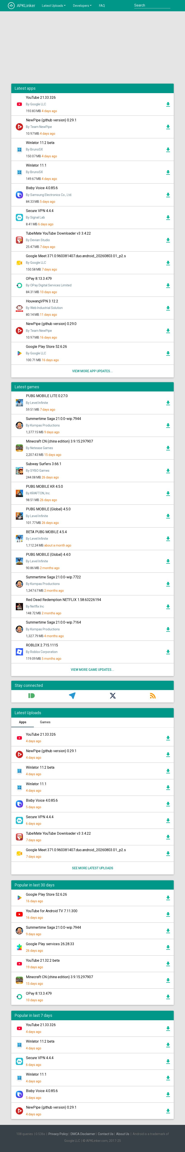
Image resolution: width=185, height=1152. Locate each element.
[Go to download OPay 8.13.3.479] (168, 287)
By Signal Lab (35, 217)
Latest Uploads (52, 5)
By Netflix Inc (35, 606)
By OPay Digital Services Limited (49, 285)
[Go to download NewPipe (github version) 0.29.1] (168, 128)
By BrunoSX (34, 149)
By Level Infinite (37, 403)
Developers (81, 5)
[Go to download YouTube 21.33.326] (168, 105)
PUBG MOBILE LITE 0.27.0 (47, 396)
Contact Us (105, 1134)
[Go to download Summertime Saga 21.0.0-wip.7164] (168, 630)
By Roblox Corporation (42, 652)
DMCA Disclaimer (83, 1134)
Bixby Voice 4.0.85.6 (42, 188)
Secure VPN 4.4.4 (39, 211)
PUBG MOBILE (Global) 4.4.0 (48, 554)
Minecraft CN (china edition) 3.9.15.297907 (59, 441)
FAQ (102, 5)
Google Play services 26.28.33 (50, 944)
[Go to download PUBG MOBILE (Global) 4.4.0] (168, 562)
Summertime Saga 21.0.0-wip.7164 (53, 622)
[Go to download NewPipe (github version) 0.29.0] (168, 332)
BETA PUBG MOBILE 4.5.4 (46, 532)
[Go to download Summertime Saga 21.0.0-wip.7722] (168, 585)
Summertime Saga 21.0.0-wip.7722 (53, 577)
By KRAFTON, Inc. (38, 493)
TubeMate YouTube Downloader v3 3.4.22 (58, 233)
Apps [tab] (22, 722)
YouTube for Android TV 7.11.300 (51, 911)
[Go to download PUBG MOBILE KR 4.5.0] (168, 495)
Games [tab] (45, 722)
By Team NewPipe (39, 127)
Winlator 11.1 (36, 165)
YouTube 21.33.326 (41, 97)
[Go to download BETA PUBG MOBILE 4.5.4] (168, 540)
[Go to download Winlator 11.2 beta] (168, 151)
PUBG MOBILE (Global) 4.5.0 (48, 509)
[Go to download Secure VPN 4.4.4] (168, 219)
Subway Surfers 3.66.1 (43, 464)
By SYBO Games (37, 470)
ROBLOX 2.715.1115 (42, 645)
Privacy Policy (58, 1134)
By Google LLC (36, 104)
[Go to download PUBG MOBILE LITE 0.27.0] (168, 404)
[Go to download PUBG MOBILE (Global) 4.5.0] (168, 517)
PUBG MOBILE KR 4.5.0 (44, 486)
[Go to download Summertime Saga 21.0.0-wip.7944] (168, 427)
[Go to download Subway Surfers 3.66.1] (168, 472)
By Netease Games (39, 448)
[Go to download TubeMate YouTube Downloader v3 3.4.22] (168, 241)
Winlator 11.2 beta (40, 143)
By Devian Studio (38, 240)
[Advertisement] (92, 47)
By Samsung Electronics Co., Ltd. (49, 195)
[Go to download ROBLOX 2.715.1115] (168, 653)
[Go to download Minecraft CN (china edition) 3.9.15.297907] (168, 449)
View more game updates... (92, 669)
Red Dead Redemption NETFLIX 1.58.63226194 (63, 600)
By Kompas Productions (43, 425)
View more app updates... (92, 371)
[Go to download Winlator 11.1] (168, 173)
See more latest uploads (92, 868)
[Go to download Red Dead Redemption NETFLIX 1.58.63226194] (168, 608)
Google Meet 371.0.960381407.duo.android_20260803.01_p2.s (76, 256)
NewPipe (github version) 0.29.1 (51, 120)
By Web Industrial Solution (44, 308)
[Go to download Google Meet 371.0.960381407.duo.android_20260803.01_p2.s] (168, 264)
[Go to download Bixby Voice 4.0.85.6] (168, 196)
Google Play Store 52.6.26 (46, 346)
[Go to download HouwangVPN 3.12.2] (168, 309)
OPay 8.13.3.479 (39, 278)
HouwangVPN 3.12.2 (42, 301)
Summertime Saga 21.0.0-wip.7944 (53, 419)
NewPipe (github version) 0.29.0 (51, 324)
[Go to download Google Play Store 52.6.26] (168, 354)
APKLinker (26, 5)
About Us (122, 1134)
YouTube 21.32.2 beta (43, 960)
